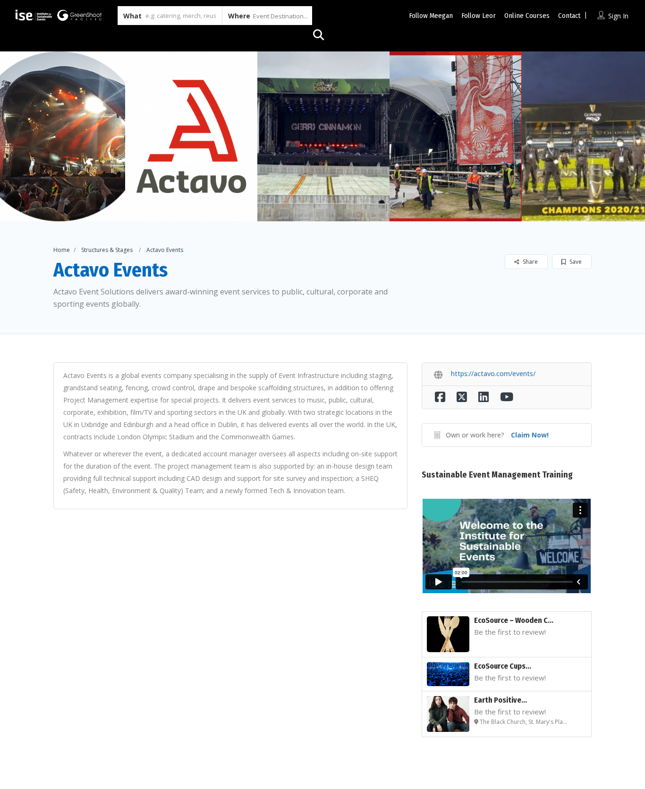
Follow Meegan (431, 15)
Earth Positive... (500, 700)
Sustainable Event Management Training (497, 475)
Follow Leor (478, 15)
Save (575, 262)
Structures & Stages (107, 250)
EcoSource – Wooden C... (513, 620)
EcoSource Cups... (502, 666)
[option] (191, 136)
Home (61, 250)
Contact (569, 15)
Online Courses (527, 15)
